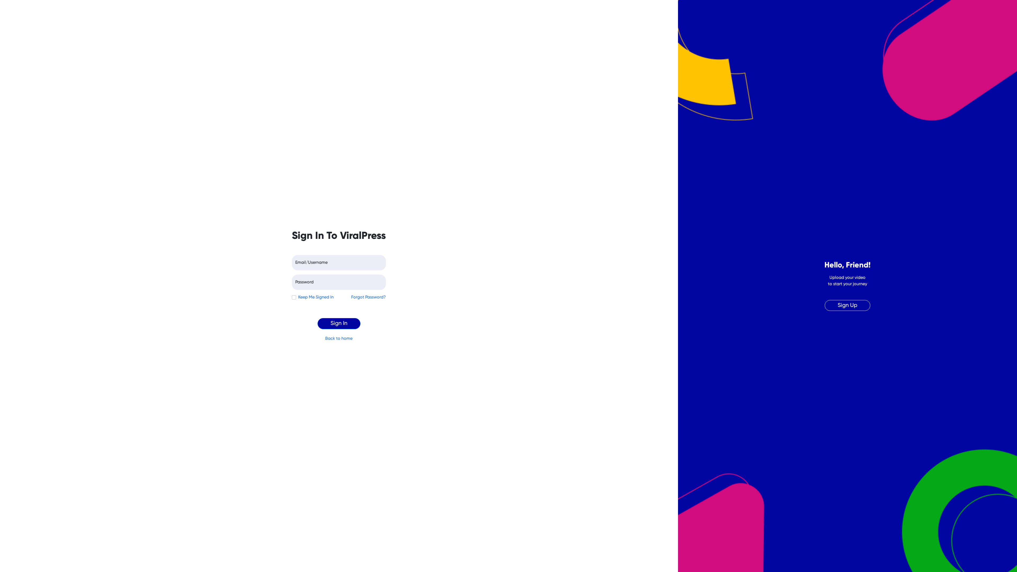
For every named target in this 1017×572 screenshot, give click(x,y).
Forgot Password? (368, 297)
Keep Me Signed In (316, 297)
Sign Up (847, 305)
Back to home (339, 339)
